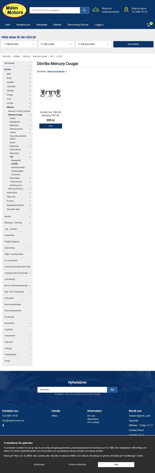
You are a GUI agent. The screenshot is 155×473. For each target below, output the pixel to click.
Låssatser (15, 174)
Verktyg (8, 348)
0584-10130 (141, 11)
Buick (9, 78)
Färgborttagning (12, 241)
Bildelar (8, 69)
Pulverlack (9, 298)
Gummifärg (10, 247)
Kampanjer (41, 25)
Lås (11, 156)
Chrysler (10, 90)
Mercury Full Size (15, 188)
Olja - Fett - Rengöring (14, 291)
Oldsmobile (12, 192)
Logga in (98, 25)
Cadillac (10, 82)
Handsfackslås (18, 167)
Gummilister (15, 149)
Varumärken (10, 335)
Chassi (13, 132)
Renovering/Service (78, 25)
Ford (9, 98)
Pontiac (10, 201)
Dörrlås (14, 163)
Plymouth (11, 196)
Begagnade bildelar (15, 205)
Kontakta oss (23, 25)
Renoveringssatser (13, 310)
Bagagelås (16, 160)
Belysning (14, 125)
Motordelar (15, 178)
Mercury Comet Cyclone (19, 111)
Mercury (10, 107)
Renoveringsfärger (13, 304)
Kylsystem (14, 153)
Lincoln (10, 103)
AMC (9, 74)
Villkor (55, 415)
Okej (116, 464)
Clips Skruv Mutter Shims (18, 138)
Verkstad (9, 342)
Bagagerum (15, 121)
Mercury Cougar (15, 114)
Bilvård (8, 216)
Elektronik (14, 146)
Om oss (91, 415)
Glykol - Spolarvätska (14, 254)
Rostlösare (9, 317)
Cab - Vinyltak (11, 229)
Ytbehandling (10, 354)
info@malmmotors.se (13, 420)
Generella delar (13, 209)
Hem (7, 25)
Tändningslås (17, 171)
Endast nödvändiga (77, 464)
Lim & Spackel (11, 260)
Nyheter (57, 25)
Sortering (41, 71)
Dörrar (12, 142)
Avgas (13, 118)
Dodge (10, 94)
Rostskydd (9, 323)
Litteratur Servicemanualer (16, 273)
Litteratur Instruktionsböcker (17, 266)
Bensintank (9, 63)
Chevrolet (11, 86)
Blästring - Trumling (13, 222)
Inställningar (39, 464)
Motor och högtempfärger (16, 285)
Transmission (16, 181)
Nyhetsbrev (93, 419)
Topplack (9, 329)
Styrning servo (16, 185)
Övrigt (7, 360)
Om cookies (93, 422)
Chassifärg (9, 235)
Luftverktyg (10, 279)
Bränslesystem (16, 128)
